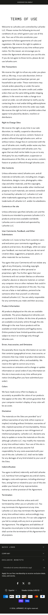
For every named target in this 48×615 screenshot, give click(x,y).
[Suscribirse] (44, 568)
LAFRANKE (20, 608)
